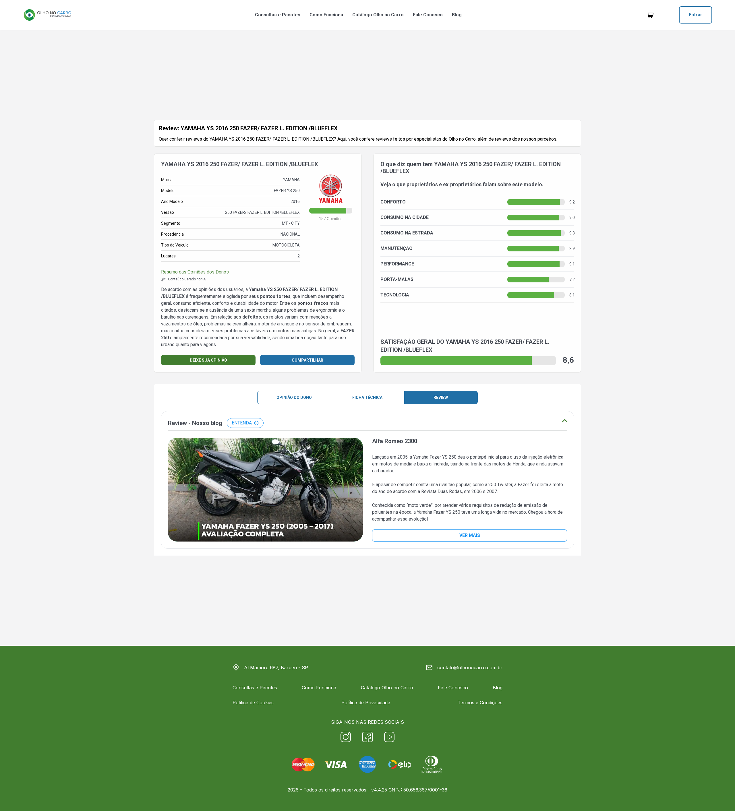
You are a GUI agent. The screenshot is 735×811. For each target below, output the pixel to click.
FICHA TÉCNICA (367, 397)
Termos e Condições (480, 702)
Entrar (695, 15)
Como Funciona (326, 15)
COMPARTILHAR (307, 360)
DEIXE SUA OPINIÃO (208, 360)
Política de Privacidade (365, 702)
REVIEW (441, 397)
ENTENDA (242, 423)
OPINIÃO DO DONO (294, 397)
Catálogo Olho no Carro (378, 15)
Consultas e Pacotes (277, 15)
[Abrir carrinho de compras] (650, 15)
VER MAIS (469, 535)
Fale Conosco (428, 15)
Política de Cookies (253, 702)
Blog (457, 15)
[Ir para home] (47, 15)
